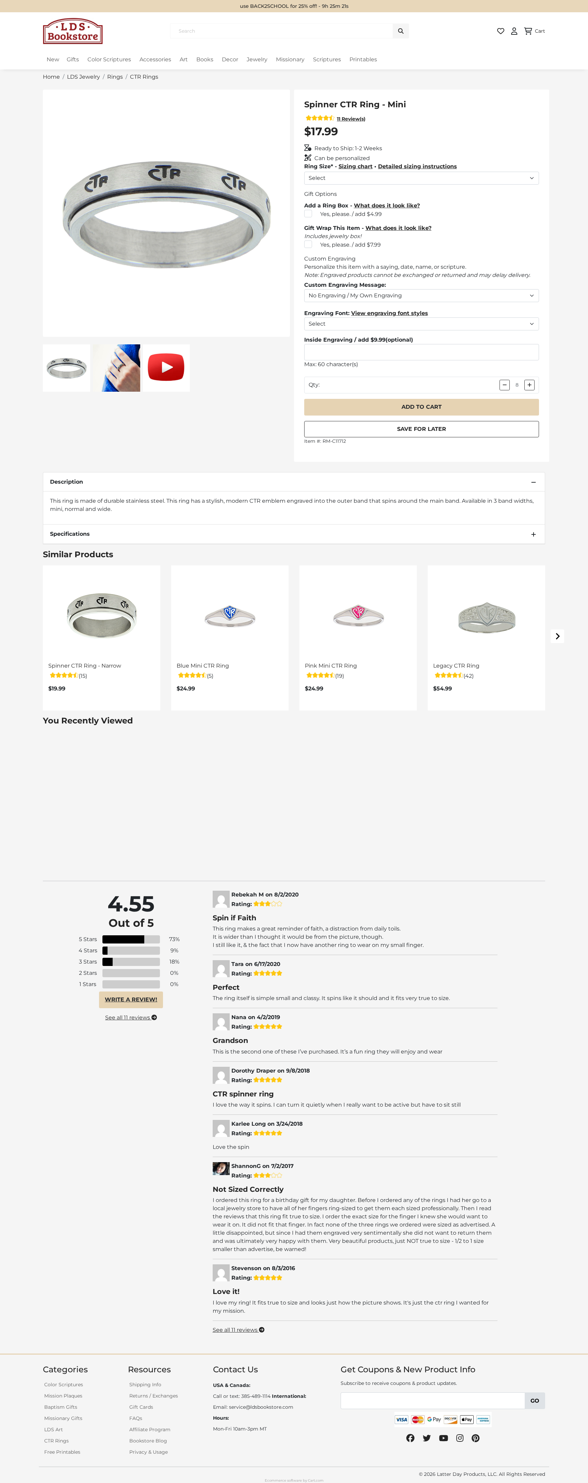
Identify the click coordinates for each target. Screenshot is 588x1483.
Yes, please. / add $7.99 (350, 244)
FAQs (135, 1418)
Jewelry (257, 59)
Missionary (290, 59)
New (53, 59)
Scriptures (327, 59)
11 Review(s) (351, 119)
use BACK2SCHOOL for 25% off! (277, 6)
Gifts (73, 59)
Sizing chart (356, 166)
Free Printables (62, 1452)
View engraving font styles (389, 313)
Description (66, 482)
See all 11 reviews (128, 1017)
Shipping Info (145, 1384)
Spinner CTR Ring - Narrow (84, 665)
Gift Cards (141, 1407)
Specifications (70, 534)
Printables (363, 59)
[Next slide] (557, 636)
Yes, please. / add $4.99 (351, 214)
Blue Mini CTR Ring (203, 665)
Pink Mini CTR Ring (331, 665)
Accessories (155, 59)
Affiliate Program (149, 1429)
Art (184, 59)
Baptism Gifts (60, 1407)
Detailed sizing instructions (417, 166)
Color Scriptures (109, 59)
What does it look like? (387, 205)
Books (204, 59)
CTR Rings (56, 1441)
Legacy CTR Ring (456, 665)
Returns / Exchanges (153, 1396)
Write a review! (131, 999)
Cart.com (316, 1480)
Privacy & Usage (148, 1452)
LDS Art (53, 1429)
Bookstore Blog (148, 1441)
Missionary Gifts (63, 1418)
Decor (230, 59)
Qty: (314, 384)
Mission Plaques (63, 1396)
